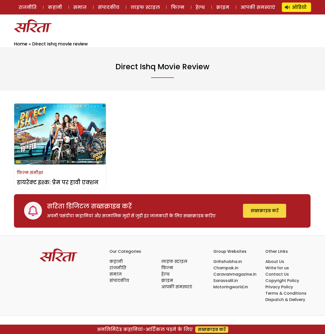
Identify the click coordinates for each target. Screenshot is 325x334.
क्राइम (222, 7)
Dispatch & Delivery (285, 300)
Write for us (277, 268)
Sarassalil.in (225, 280)
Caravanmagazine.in (234, 274)
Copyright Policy (282, 280)
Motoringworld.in (230, 287)
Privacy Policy (279, 287)
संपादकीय (108, 7)
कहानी (55, 7)
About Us (274, 261)
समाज (80, 7)
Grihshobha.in (227, 261)
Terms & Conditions (285, 293)
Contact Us (277, 274)
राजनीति (28, 7)
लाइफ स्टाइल (145, 7)
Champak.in (225, 268)
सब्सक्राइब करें (265, 211)
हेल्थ (200, 7)
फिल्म (177, 7)
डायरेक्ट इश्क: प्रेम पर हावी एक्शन (58, 182)
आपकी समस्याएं (257, 7)
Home (20, 44)
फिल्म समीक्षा (30, 173)
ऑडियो (299, 7)
